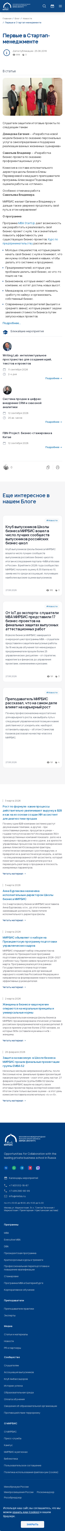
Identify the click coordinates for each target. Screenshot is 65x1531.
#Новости (52, 520)
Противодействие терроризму (22, 1412)
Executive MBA (12, 1239)
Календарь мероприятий (23, 1178)
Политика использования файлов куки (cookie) (31, 1472)
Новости (9, 1341)
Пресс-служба (12, 1438)
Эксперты (10, 1315)
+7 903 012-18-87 (18, 1185)
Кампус (8, 1445)
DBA (6, 1246)
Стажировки (11, 1276)
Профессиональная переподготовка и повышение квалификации (26, 1267)
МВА (6, 1232)
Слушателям (11, 1365)
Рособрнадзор (13, 1497)
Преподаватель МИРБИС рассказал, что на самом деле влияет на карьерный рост (31, 703)
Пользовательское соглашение (22, 1465)
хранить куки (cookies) (26, 1512)
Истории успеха (13, 1385)
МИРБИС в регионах (16, 1451)
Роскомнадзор (45, 1492)
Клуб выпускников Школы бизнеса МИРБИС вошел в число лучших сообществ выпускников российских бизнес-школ (28, 535)
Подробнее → (53, 378)
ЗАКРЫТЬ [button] (32, 1524)
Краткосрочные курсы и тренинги (23, 1259)
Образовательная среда (19, 1392)
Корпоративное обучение (19, 1289)
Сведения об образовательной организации (30, 1406)
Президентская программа (20, 1253)
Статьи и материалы (16, 1334)
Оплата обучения (14, 1399)
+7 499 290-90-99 (19, 1190)
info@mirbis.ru (17, 1196)
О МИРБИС (10, 1431)
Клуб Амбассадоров (16, 1379)
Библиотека (11, 1458)
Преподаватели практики (19, 1308)
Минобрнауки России (16, 1486)
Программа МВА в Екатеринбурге (23, 1283)
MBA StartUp (26, 223)
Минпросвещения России (19, 1492)
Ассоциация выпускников (19, 1372)
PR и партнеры (12, 1347)
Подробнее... (12, 323)
